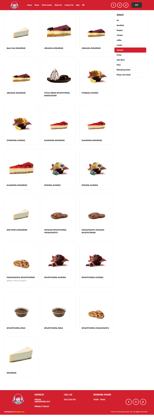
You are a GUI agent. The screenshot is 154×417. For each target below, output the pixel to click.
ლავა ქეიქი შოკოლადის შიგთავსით (57, 94)
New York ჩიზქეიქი (16, 48)
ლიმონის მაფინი (16, 140)
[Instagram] (119, 5)
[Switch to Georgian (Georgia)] (83, 5)
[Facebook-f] (113, 5)
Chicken (120, 35)
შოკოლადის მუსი (16, 328)
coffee (119, 40)
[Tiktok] (125, 5)
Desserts (120, 50)
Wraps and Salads (124, 75)
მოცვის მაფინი (52, 185)
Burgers (120, 30)
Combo (119, 45)
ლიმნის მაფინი (90, 93)
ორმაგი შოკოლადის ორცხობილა (55, 231)
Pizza (119, 65)
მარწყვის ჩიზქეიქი (54, 140)
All (118, 20)
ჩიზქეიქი (11, 373)
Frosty (119, 55)
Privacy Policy (41, 406)
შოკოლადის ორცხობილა (95, 328)
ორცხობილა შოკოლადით (21, 277)
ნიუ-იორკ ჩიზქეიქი (17, 230)
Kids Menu (121, 60)
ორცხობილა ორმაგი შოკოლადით (93, 231)
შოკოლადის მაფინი (55, 277)
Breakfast (120, 25)
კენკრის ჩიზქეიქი (53, 48)
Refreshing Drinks (123, 70)
